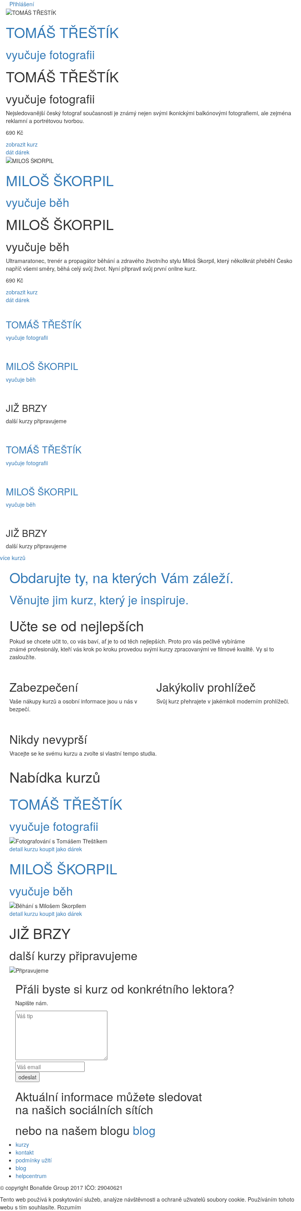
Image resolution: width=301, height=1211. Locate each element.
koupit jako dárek (61, 849)
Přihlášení (21, 4)
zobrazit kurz (22, 144)
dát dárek (17, 152)
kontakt (25, 1152)
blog (144, 1130)
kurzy (22, 1144)
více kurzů (12, 558)
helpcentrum (31, 1176)
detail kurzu (23, 849)
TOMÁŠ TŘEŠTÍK (62, 32)
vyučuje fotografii (50, 54)
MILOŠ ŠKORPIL (60, 180)
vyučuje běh (37, 202)
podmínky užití (34, 1160)
